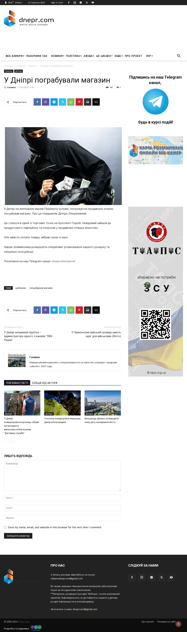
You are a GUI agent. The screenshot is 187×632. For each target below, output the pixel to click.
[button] (178, 56)
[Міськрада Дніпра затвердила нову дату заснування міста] (103, 402)
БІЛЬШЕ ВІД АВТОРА (45, 383)
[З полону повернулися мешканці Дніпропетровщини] (62, 402)
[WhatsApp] (71, 102)
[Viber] (45, 102)
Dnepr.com (24, 621)
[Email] (96, 102)
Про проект (133, 56)
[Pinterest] (79, 102)
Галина (11, 87)
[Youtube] (93, 2)
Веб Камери (14, 56)
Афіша (88, 56)
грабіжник (20, 287)
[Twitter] (86, 2)
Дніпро (33, 65)
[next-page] (12, 440)
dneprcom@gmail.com (85, 609)
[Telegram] (80, 2)
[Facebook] (68, 2)
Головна (8, 65)
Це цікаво (103, 56)
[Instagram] (74, 2)
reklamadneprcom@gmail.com (67, 578)
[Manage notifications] (178, 624)
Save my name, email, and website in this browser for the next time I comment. (55, 527)
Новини (56, 56)
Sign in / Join (57, 2)
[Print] (87, 102)
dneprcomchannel (63, 261)
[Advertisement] (70, 41)
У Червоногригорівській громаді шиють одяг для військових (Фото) (96, 334)
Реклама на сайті (166, 621)
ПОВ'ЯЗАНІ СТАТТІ (17, 383)
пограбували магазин (41, 287)
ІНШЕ (118, 56)
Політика (73, 56)
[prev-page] (6, 440)
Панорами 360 (36, 56)
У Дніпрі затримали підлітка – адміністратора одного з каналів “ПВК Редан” (28, 336)
